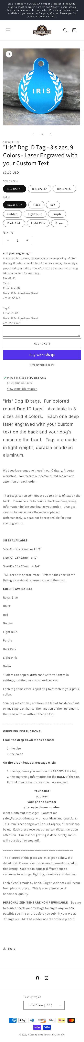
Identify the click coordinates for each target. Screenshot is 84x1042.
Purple (57, 214)
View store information (22, 388)
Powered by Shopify (54, 1034)
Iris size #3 (64, 189)
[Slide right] (50, 134)
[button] (8, 30)
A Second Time (35, 1034)
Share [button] (11, 948)
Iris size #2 (39, 189)
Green (59, 223)
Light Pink (38, 223)
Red (53, 205)
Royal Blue (14, 205)
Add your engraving (16, 253)
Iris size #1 (14, 189)
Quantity (8, 232)
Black (36, 205)
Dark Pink (14, 223)
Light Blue (35, 214)
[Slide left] (33, 134)
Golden (12, 214)
